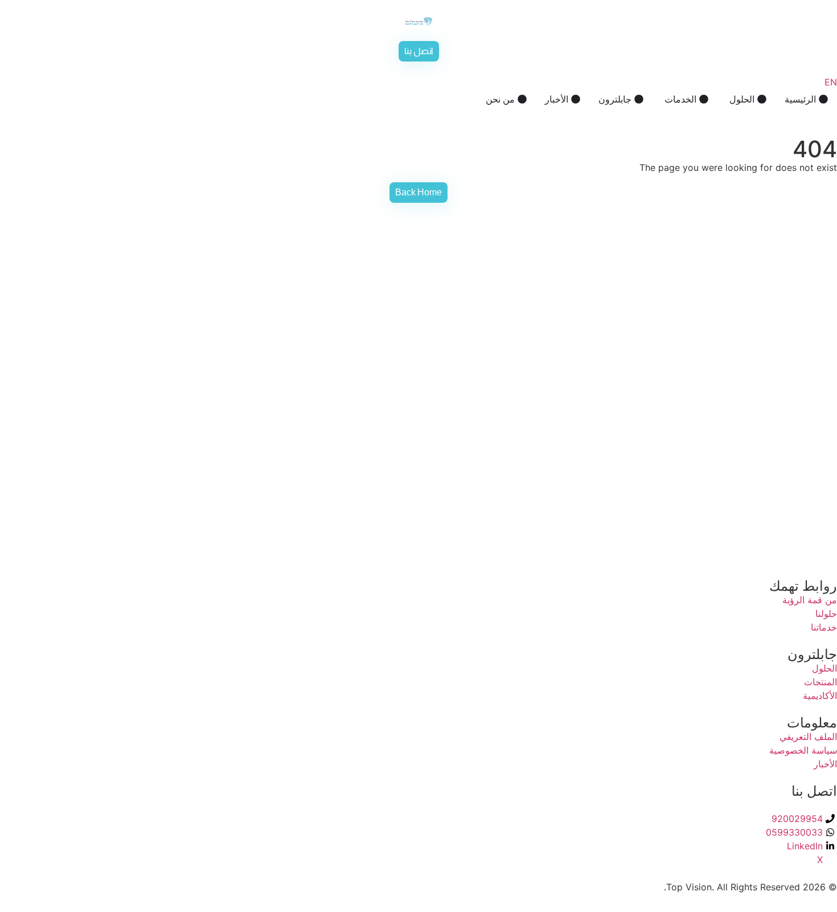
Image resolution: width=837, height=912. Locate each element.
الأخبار (556, 99)
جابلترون (614, 99)
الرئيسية (800, 99)
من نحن (500, 99)
